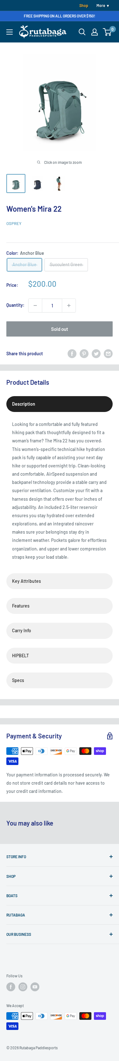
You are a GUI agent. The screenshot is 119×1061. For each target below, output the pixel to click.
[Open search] (82, 32)
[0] (107, 32)
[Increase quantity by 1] (69, 305)
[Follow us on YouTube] (34, 986)
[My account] (94, 32)
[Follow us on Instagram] (22, 986)
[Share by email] (108, 353)
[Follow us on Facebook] (10, 986)
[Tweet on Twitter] (96, 353)
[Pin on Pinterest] (84, 353)
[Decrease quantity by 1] (35, 305)
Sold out (59, 329)
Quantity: (15, 305)
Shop (83, 5)
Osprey (14, 223)
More (100, 5)
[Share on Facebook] (72, 353)
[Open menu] (9, 32)
